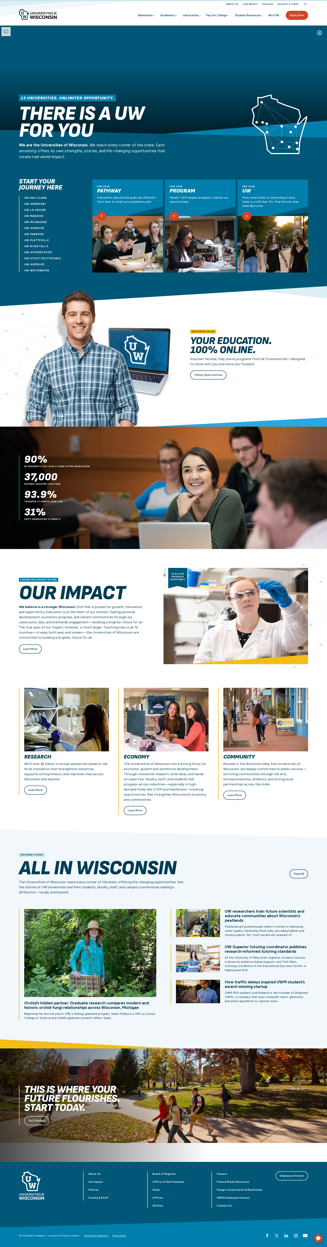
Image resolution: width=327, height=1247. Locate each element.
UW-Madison (33, 216)
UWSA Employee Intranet (233, 1197)
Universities (191, 15)
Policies (267, 4)
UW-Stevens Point (38, 252)
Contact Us (224, 1205)
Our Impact (250, 4)
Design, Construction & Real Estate (240, 1189)
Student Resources (248, 15)
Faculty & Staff (288, 4)
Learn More (30, 649)
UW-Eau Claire (35, 197)
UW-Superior (34, 264)
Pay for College (216, 15)
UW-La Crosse (35, 210)
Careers (222, 1174)
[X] (276, 1235)
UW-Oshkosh (34, 228)
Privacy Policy (119, 1235)
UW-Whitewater (36, 270)
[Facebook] (267, 1235)
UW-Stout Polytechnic (42, 258)
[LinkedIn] (286, 1235)
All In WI (273, 15)
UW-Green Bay (35, 204)
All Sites (158, 1205)
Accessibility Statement (96, 1235)
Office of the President (168, 1181)
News (156, 1189)
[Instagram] (296, 1235)
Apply (297, 15)
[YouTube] (305, 1235)
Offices (158, 1197)
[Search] (305, 4)
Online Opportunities (208, 375)
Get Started (36, 1120)
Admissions (145, 15)
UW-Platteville (36, 240)
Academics (167, 15)
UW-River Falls (36, 246)
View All (299, 873)
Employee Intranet (292, 1175)
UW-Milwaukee (35, 222)
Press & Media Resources (233, 1181)
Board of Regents (164, 1174)
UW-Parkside (34, 234)
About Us (232, 4)
